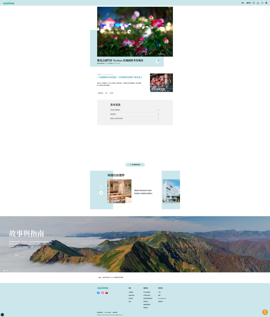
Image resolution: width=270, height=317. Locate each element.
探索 (130, 288)
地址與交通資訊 (115, 110)
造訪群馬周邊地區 (147, 298)
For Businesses (162, 298)
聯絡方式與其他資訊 (116, 118)
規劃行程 (145, 288)
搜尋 (130, 301)
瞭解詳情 (16, 255)
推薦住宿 (145, 301)
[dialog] (2, 314)
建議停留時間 (146, 304)
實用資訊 (145, 307)
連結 (159, 295)
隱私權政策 (100, 312)
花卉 (106, 93)
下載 (159, 292)
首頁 (100, 277)
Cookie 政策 (108, 312)
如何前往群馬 (146, 295)
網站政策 (115, 312)
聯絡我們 (160, 301)
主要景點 (131, 292)
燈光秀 (111, 93)
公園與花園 (100, 93)
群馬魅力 (131, 298)
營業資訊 (113, 114)
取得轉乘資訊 (136, 165)
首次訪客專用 (146, 292)
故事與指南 (131, 295)
